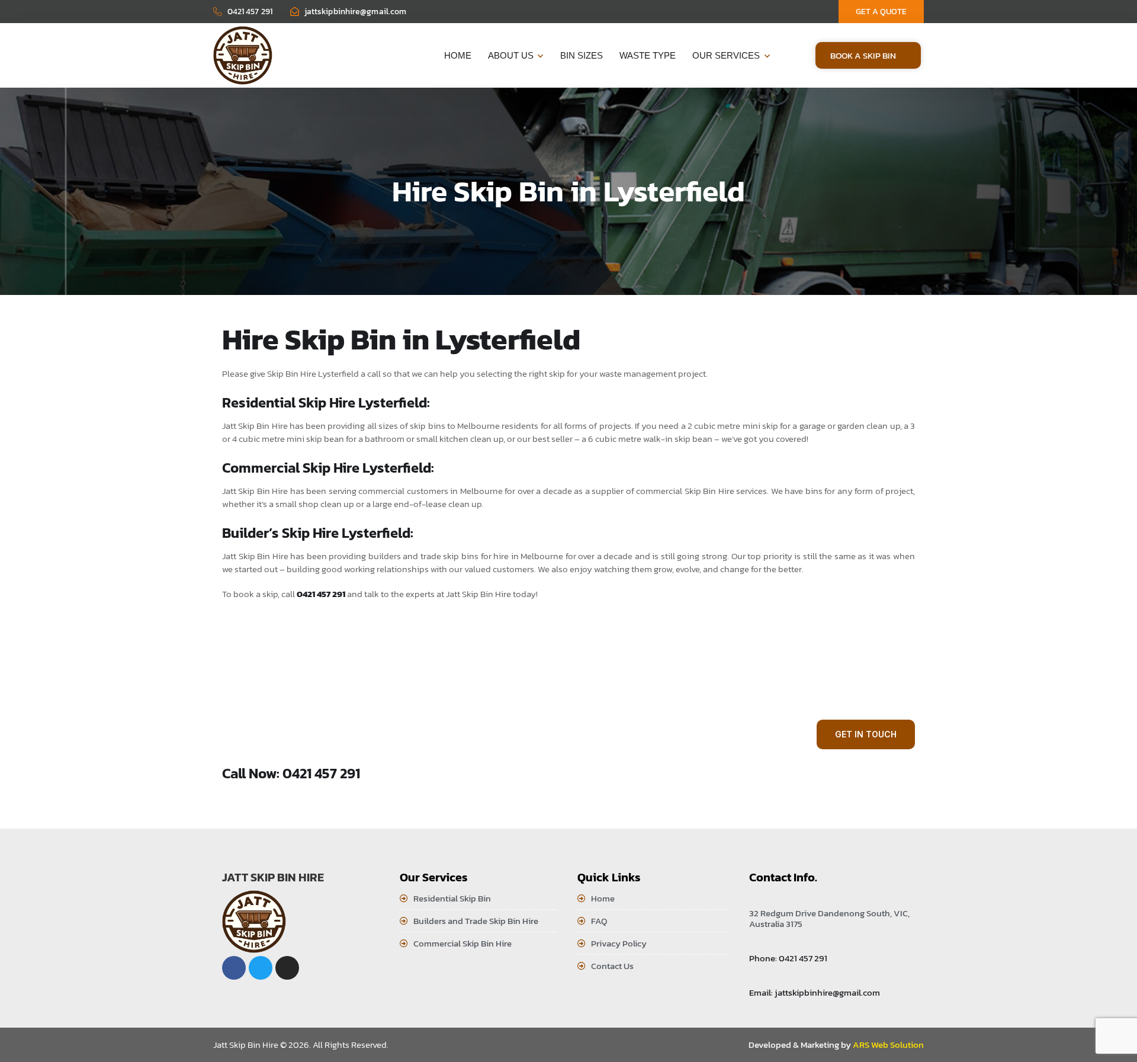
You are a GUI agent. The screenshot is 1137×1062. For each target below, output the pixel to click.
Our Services (726, 55)
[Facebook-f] (234, 968)
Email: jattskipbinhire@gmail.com (814, 992)
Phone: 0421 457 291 (788, 958)
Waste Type (647, 55)
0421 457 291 (321, 594)
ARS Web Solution (888, 1044)
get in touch (866, 734)
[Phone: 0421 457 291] (754, 942)
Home (457, 55)
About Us (511, 55)
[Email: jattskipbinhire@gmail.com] (754, 976)
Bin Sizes (581, 55)
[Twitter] (260, 968)
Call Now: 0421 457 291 (291, 773)
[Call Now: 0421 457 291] (229, 753)
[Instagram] (287, 968)
